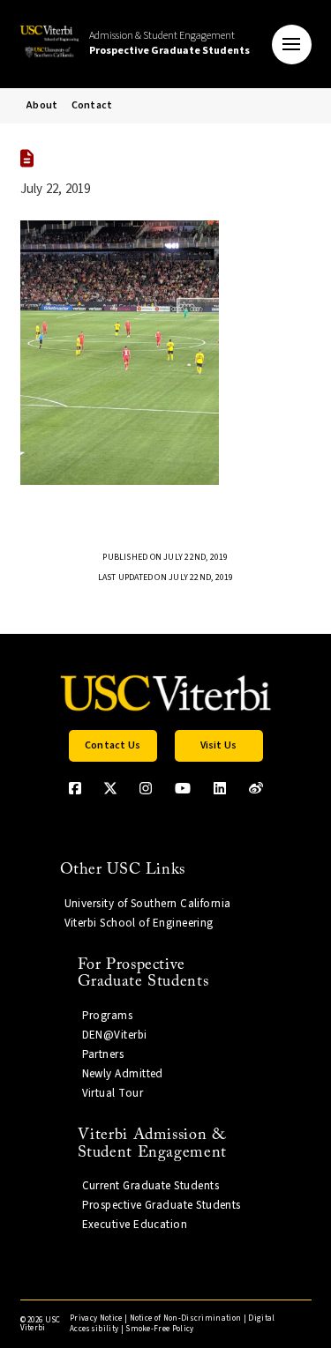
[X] (110, 788)
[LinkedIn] (220, 788)
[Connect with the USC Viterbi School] (256, 788)
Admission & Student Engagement (169, 43)
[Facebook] (75, 788)
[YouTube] (183, 788)
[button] (292, 44)
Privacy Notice (96, 1318)
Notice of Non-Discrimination (186, 1318)
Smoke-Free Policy (159, 1329)
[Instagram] (145, 788)
